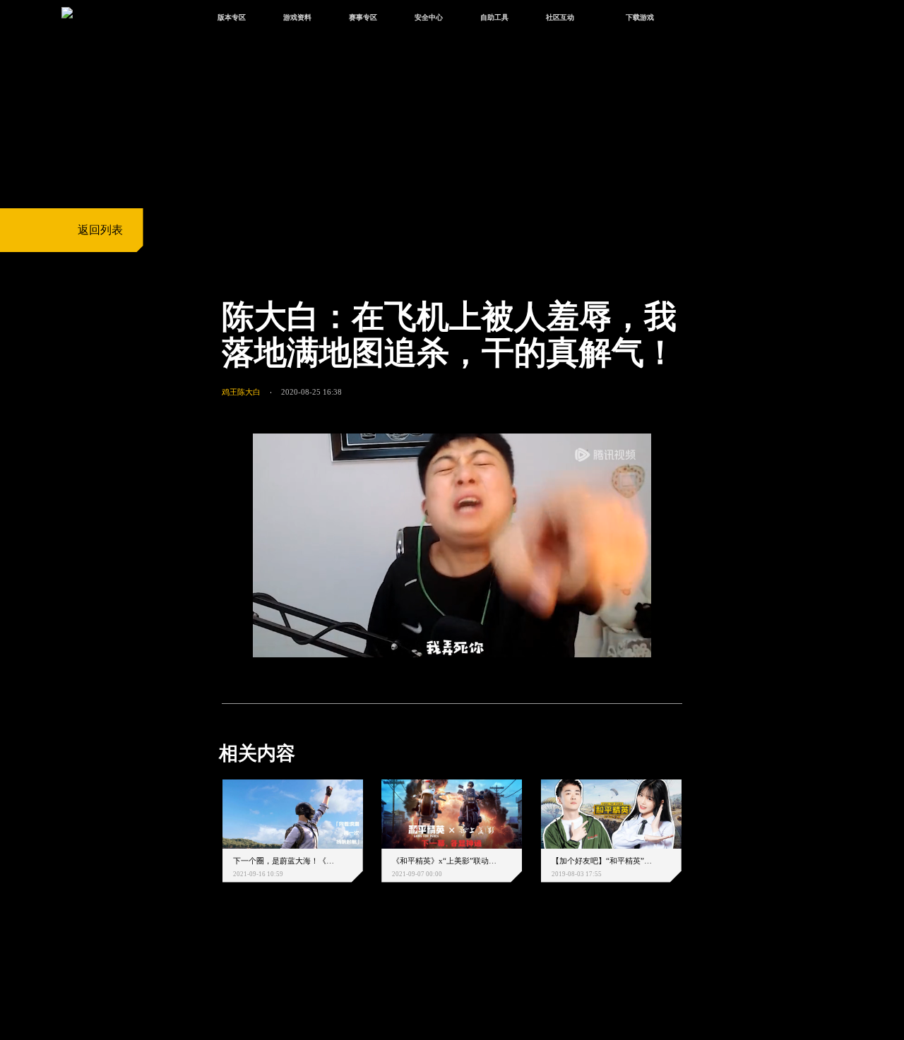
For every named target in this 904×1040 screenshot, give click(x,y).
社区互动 (560, 17)
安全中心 (429, 17)
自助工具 (494, 17)
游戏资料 (297, 17)
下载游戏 (640, 17)
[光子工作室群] (210, 970)
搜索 (702, 19)
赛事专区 (363, 17)
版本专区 (232, 17)
